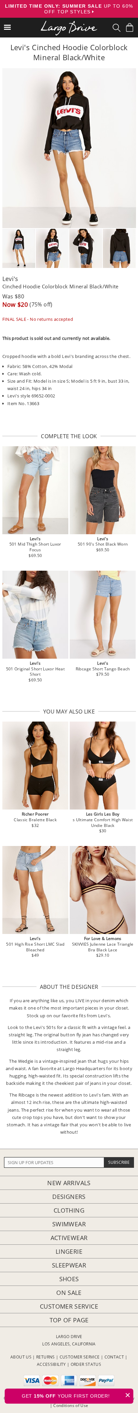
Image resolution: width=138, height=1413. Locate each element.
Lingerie (69, 1251)
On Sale (69, 1293)
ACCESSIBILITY (51, 1364)
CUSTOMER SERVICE (80, 1357)
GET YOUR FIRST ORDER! (76, 1395)
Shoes (69, 1279)
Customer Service (69, 1306)
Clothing (69, 1210)
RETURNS (45, 1357)
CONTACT (114, 1357)
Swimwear (69, 1224)
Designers (68, 1197)
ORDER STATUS (86, 1364)
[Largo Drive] (69, 23)
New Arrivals (68, 1183)
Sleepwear (69, 1265)
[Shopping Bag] (129, 27)
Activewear (69, 1238)
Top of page (69, 1320)
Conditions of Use (70, 1405)
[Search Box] (117, 28)
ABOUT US (20, 1357)
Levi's (10, 279)
